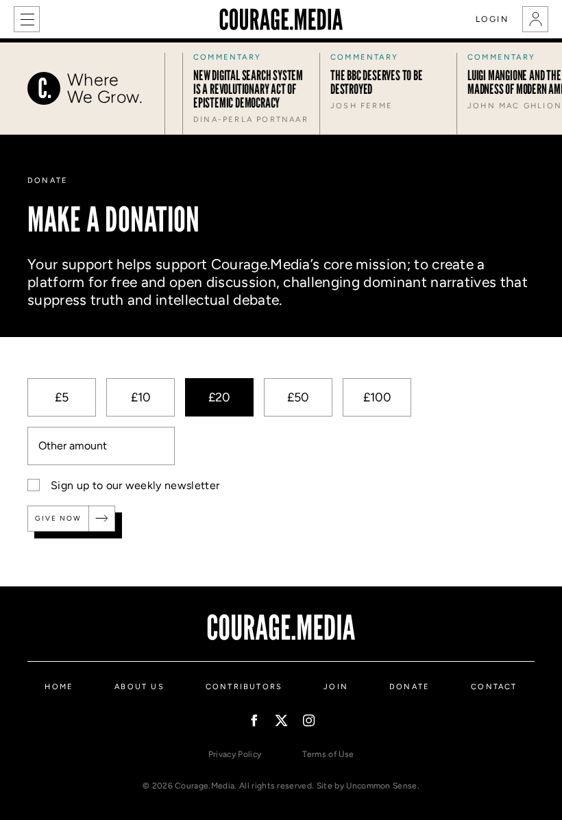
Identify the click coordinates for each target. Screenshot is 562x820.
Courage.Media (281, 19)
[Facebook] (253, 720)
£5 (62, 397)
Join (335, 686)
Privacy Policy (234, 754)
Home (59, 686)
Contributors (244, 686)
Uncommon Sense (381, 786)
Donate (409, 686)
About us (139, 686)
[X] (281, 720)
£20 (219, 397)
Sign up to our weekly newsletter (135, 485)
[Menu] (27, 19)
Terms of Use (328, 754)
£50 (298, 397)
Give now (58, 518)
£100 (377, 397)
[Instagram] (308, 720)
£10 (141, 397)
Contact (494, 686)
